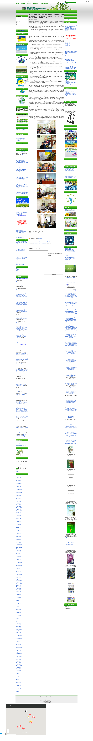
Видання (29, 11)
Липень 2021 (18, 568)
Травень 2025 (18, 498)
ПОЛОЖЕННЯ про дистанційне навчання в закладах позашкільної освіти (71, 368)
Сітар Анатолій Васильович (70, 161)
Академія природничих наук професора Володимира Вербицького (70, 91)
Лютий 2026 (18, 484)
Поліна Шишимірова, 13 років (70, 177)
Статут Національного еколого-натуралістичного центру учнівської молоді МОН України (22, 178)
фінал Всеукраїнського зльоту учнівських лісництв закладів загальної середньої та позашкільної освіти (22, 395)
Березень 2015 (19, 683)
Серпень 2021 (18, 566)
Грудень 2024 (18, 506)
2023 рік (17, 271)
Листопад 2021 (19, 562)
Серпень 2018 (18, 621)
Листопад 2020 (19, 580)
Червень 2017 (18, 642)
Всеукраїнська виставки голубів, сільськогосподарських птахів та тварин (22, 359)
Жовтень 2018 (18, 618)
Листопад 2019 (19, 598)
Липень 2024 (18, 513)
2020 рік (17, 268)
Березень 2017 (19, 647)
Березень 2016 (19, 665)
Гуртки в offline (67, 19)
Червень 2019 (18, 606)
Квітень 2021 (18, 573)
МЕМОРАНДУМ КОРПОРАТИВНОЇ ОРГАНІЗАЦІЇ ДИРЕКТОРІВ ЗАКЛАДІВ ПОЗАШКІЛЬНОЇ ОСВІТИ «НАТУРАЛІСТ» (21, 138)
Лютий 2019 (18, 612)
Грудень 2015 (18, 670)
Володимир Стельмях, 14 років (70, 176)
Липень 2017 (18, 641)
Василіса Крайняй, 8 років (69, 168)
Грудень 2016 (18, 652)
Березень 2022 (19, 556)
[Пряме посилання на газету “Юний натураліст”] (71, 593)
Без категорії (40, 238)
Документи (35, 11)
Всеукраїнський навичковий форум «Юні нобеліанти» (21, 354)
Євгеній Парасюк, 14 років (69, 170)
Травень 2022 (18, 553)
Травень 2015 (18, 680)
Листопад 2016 (19, 653)
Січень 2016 (18, 668)
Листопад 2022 (19, 544)
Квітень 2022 (18, 554)
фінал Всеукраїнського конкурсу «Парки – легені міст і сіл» (22, 417)
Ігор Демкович (48, 702)
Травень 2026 (18, 480)
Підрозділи (29, 3)
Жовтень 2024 (18, 509)
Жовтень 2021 (18, 563)
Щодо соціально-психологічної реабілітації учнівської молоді (71, 351)
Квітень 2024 (18, 518)
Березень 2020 (19, 592)
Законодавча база (44, 3)
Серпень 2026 (18, 475)
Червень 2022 (18, 551)
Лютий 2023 (18, 539)
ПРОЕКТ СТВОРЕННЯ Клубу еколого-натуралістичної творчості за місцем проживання (71, 432)
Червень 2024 (18, 515)
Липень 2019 (18, 604)
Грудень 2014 (18, 688)
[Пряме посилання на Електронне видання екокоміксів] (71, 602)
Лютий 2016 (18, 667)
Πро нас (24, 11)
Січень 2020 (18, 595)
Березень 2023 (19, 538)
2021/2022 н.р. (67, 44)
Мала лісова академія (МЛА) (21, 445)
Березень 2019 (19, 611)
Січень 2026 (18, 486)
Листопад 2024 (19, 507)
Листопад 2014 (19, 690)
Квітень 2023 (18, 536)
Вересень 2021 (19, 565)
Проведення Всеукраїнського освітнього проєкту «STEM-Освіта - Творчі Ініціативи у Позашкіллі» (21, 336)
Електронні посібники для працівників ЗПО (71, 538)
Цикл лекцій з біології (68, 96)
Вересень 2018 (19, 620)
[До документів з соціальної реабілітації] (71, 205)
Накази (45, 11)
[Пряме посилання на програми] (70, 467)
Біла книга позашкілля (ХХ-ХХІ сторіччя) (70, 444)
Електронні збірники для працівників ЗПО (70, 542)
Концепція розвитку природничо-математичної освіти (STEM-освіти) (21, 231)
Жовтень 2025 (18, 491)
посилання (44, 243)
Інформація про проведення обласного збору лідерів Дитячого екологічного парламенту (47, 241)
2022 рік (17, 270)
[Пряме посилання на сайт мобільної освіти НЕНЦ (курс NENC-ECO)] (71, 123)
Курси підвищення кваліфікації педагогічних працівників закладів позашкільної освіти (22, 309)
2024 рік (17, 272)
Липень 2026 (18, 477)
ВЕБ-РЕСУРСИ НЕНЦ (22, 30)
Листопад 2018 (19, 617)
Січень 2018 (18, 632)
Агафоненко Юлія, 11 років (69, 175)
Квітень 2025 (18, 500)
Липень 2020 (18, 586)
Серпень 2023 (18, 530)
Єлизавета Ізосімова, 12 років (70, 171)
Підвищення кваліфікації (67, 11)
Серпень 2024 (18, 512)
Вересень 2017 (19, 638)
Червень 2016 (18, 661)
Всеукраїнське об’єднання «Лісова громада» (21, 442)
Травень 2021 (18, 571)
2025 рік (17, 274)
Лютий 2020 (18, 594)
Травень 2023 (18, 535)
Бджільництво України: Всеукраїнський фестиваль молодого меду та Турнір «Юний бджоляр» (46, 239)
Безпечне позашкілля (69, 99)
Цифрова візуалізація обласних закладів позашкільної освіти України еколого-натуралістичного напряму (71, 307)
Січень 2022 (18, 559)
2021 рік (17, 269)
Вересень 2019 (19, 601)
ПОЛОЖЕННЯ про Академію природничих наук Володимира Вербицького (70, 94)
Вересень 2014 (19, 693)
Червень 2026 (18, 478)
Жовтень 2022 (18, 545)
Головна (17, 3)
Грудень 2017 (18, 633)
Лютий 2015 (18, 685)
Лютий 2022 (18, 557)
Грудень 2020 (18, 579)
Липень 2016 (18, 659)
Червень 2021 (18, 570)
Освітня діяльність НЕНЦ (71, 15)
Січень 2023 (18, 541)
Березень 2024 (19, 519)
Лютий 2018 (18, 630)
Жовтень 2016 (18, 655)
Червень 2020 (18, 588)
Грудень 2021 (18, 560)
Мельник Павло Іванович (69, 164)
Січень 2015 (18, 687)
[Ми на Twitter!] (63, 3)
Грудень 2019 (18, 597)
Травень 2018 (18, 626)
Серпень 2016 (18, 658)
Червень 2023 (18, 533)
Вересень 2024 (19, 510)
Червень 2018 (18, 624)
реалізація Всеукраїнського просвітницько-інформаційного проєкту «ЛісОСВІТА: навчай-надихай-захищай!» (22, 328)
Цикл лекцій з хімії (68, 98)
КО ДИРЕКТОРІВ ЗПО (22, 124)
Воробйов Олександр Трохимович (71, 160)
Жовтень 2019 (18, 600)
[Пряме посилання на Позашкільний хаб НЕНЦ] (22, 122)
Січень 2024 (18, 522)
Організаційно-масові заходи (54, 11)
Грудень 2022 (18, 542)
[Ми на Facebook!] (60, 3)
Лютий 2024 (18, 521)
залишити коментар (36, 243)
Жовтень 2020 (18, 582)
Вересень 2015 (19, 674)
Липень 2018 (18, 623)
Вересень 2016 (19, 656)
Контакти (23, 3)
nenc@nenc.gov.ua (47, 701)
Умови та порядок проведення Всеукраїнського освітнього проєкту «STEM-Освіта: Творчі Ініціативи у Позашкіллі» (21, 340)
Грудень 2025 (18, 487)
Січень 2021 (18, 577)
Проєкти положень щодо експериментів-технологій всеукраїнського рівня (21, 236)
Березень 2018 (19, 629)
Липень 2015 (18, 677)
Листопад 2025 (19, 489)
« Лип (17, 471)
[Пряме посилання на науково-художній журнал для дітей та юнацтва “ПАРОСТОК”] (71, 578)
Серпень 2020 (18, 585)
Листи (40, 11)
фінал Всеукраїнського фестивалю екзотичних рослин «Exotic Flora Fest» (21, 402)
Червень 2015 (18, 679)
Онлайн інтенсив (19, 322)
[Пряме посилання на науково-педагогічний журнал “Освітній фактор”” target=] (70, 563)
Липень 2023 (18, 532)
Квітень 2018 (18, 627)
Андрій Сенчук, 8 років (69, 172)
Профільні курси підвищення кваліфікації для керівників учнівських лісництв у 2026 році (21, 303)
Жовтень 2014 (18, 691)
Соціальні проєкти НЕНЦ (71, 125)
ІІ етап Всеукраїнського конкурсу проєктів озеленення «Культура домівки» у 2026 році (22, 436)
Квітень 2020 (18, 591)
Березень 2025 (19, 501)
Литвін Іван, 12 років (68, 173)
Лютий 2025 (18, 503)
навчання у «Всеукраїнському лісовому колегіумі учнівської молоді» (21, 390)
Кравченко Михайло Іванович (70, 162)
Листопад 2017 (19, 635)
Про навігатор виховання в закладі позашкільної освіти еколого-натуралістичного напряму (71, 422)
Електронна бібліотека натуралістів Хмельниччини (71, 547)
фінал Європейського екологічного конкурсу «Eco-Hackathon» (21, 365)
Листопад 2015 (19, 671)
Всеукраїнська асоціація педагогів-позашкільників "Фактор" (20, 130)
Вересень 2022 (19, 547)
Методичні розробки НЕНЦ (71, 544)
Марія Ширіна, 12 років (69, 169)
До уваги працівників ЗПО (71, 230)
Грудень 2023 (18, 524)
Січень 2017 (18, 650)
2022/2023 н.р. (67, 45)
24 (17, 468)
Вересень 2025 (19, 492)
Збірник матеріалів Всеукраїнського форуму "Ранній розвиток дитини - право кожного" (71, 302)
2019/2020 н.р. (67, 42)
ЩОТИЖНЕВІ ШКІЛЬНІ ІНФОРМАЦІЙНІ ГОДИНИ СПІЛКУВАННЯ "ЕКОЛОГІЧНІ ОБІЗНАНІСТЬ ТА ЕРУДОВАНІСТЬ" (71, 415)
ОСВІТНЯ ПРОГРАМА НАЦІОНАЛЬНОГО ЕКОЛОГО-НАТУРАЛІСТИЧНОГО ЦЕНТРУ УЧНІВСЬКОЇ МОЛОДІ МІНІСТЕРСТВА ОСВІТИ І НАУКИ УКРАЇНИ (22, 184)
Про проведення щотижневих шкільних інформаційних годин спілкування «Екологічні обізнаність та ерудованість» (71, 409)
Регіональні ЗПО (36, 3)
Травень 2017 (18, 644)
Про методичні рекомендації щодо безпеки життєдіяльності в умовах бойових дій (71, 374)
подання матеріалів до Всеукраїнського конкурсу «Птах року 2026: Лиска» (22, 423)
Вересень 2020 (19, 583)
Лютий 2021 (18, 576)
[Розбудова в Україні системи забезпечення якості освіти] (71, 291)
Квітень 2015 (18, 682)
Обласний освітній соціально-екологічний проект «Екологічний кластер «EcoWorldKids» (71, 427)
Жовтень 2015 (18, 673)
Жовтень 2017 (18, 636)
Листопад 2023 (19, 525)
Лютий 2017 (18, 649)
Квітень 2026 (18, 481)
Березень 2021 (19, 574)
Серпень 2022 (18, 548)
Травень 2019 (18, 607)
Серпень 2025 (18, 494)
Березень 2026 (19, 483)
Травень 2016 (18, 662)
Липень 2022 (18, 550)
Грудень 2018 (18, 615)
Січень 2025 (18, 504)
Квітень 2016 (18, 664)
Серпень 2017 (18, 639)
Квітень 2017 (18, 645)
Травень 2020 (18, 589)
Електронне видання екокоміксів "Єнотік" (71, 596)
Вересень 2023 (19, 528)
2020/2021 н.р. (67, 43)
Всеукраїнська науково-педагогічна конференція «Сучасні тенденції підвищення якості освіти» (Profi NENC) (22, 283)
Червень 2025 (18, 497)
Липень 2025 (18, 495)
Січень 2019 (18, 614)
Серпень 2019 (18, 603)
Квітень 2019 (18, 609)
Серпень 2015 (18, 676)
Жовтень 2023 (18, 527)
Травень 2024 (18, 516)
